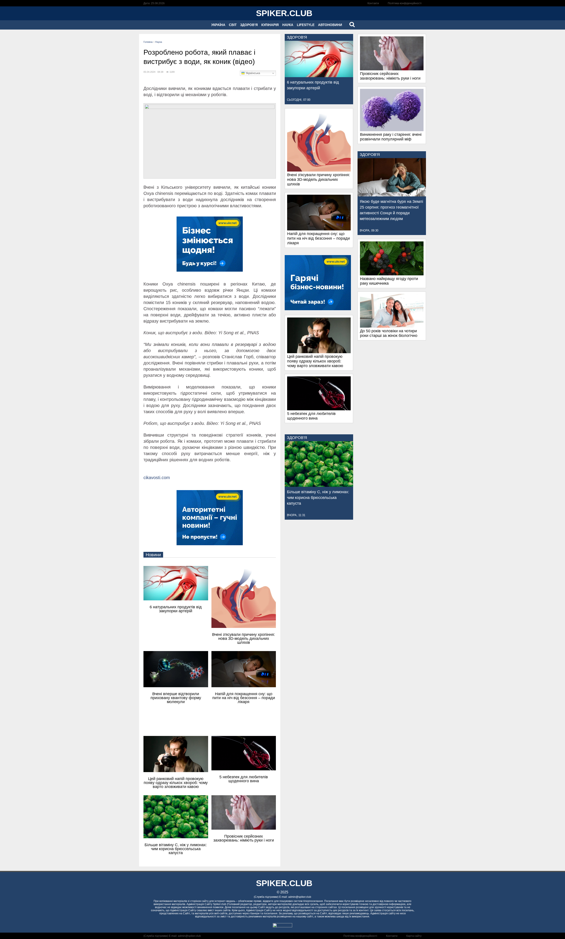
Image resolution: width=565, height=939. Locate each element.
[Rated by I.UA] (282, 926)
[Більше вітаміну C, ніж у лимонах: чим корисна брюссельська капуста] (319, 485)
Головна (148, 42)
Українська (252, 73)
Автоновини (330, 25)
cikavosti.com (156, 477)
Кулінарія (270, 25)
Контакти (373, 3)
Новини (153, 554)
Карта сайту (414, 935)
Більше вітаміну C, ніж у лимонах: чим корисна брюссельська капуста (318, 498)
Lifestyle (306, 25)
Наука (287, 25)
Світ (233, 25)
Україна (218, 25)
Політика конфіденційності (405, 3)
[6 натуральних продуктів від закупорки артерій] (319, 76)
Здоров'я (249, 25)
